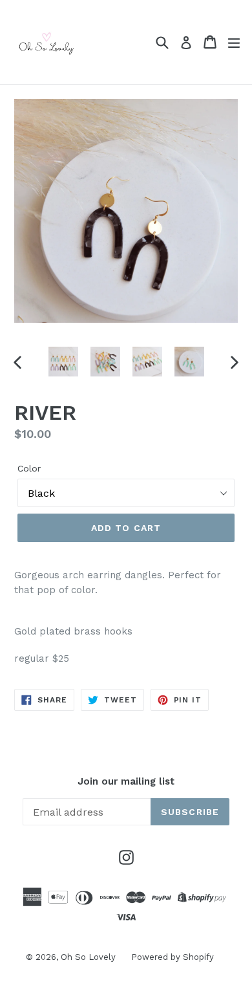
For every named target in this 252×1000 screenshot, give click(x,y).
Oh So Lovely (89, 957)
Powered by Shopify (172, 957)
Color (29, 468)
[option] (63, 361)
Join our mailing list (126, 781)
